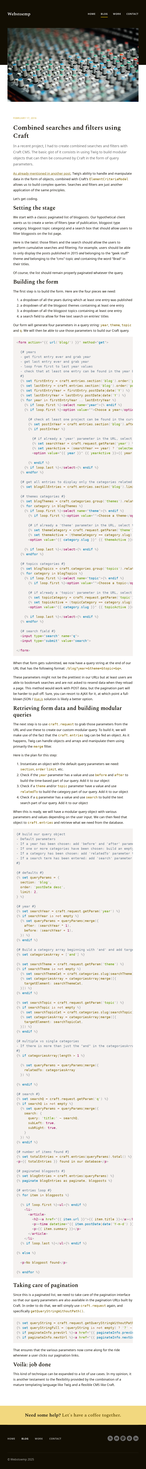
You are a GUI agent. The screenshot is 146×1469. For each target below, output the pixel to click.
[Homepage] (18, 14)
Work (117, 14)
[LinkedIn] (136, 1438)
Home (91, 14)
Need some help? (73, 1415)
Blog (104, 14)
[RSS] (110, 1438)
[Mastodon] (123, 1438)
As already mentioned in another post (42, 173)
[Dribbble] (129, 1438)
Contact (132, 14)
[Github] (116, 1438)
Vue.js (38, 699)
